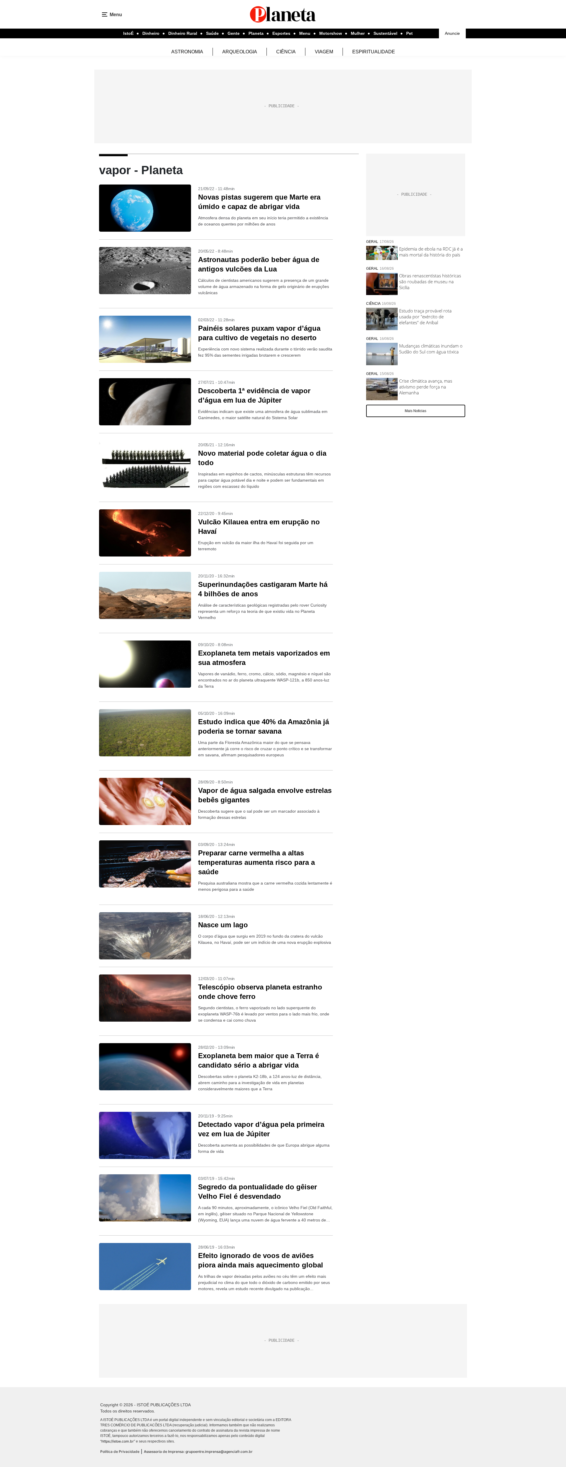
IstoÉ (128, 33)
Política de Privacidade (119, 1451)
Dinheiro (150, 33)
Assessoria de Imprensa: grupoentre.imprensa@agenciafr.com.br (198, 1451)
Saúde (212, 33)
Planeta (256, 33)
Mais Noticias (415, 411)
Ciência (286, 51)
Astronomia (187, 51)
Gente (234, 33)
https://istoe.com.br (117, 1441)
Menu (304, 33)
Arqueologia (239, 51)
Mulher (358, 33)
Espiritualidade (373, 51)
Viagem (324, 51)
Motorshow (330, 33)
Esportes (281, 33)
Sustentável (385, 33)
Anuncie (452, 33)
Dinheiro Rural (182, 33)
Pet (409, 33)
